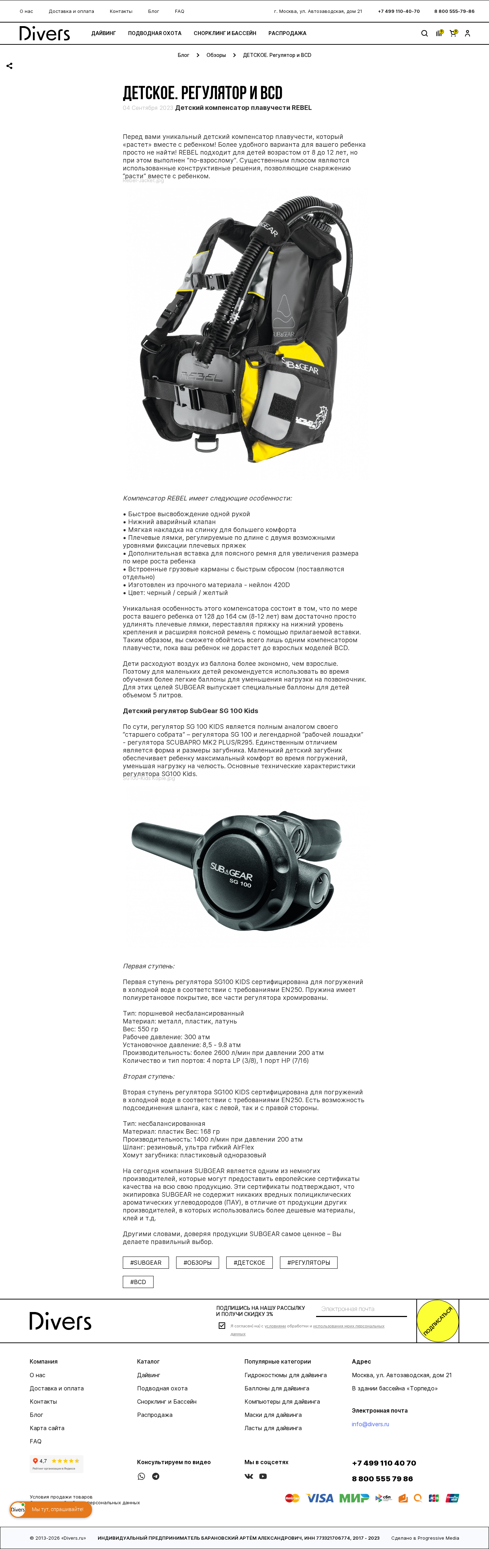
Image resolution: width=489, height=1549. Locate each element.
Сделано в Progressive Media (425, 1538)
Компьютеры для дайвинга (282, 1401)
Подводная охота (154, 33)
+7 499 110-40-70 (399, 11)
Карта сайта (47, 1428)
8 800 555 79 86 (382, 1479)
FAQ (179, 11)
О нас (26, 11)
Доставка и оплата (71, 11)
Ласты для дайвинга (273, 1428)
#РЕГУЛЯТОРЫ (308, 1262)
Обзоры (216, 55)
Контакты (121, 11)
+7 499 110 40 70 (384, 1463)
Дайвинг (103, 33)
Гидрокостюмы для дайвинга (286, 1375)
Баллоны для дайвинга (277, 1388)
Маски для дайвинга (273, 1414)
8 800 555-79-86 (454, 11)
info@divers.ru (370, 1424)
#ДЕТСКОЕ (249, 1262)
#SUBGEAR (145, 1262)
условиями (275, 1325)
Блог (153, 11)
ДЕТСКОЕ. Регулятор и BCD (277, 55)
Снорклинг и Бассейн (225, 33)
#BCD (138, 1282)
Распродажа (287, 33)
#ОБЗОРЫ (198, 1262)
